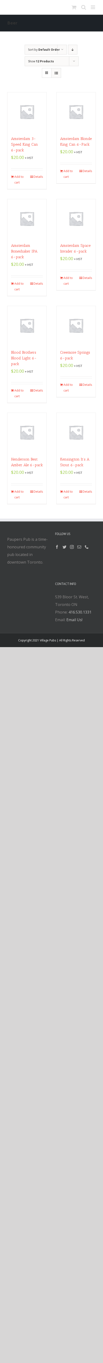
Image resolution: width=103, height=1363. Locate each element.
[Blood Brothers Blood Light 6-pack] (26, 325)
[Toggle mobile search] (83, 7)
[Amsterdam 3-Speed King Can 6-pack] (26, 111)
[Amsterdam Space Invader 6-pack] (76, 218)
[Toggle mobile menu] (93, 7)
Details (38, 177)
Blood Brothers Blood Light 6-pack (24, 358)
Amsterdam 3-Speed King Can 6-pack (24, 144)
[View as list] (56, 73)
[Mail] (79, 547)
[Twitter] (64, 547)
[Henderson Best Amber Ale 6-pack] (26, 432)
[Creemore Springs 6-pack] (76, 325)
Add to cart (19, 179)
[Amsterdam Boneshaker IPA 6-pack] (26, 218)
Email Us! (74, 619)
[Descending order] (72, 50)
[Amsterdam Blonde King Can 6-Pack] (76, 111)
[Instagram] (72, 547)
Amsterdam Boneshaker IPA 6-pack (24, 251)
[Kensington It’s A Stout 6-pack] (76, 432)
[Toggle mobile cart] (74, 7)
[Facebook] (57, 547)
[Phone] (87, 547)
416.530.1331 (80, 612)
